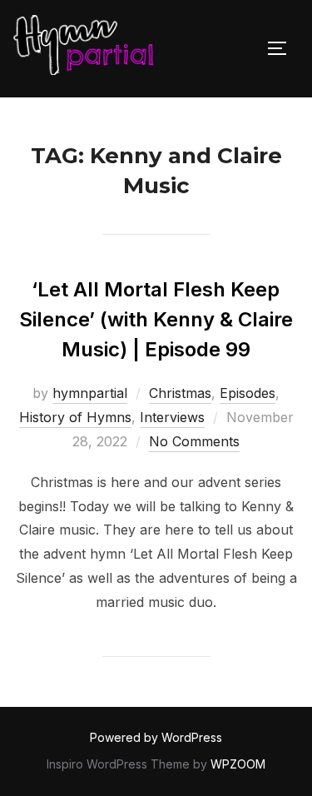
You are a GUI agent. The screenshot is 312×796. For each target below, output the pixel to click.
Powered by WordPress (156, 737)
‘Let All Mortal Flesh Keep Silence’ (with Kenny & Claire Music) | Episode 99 (156, 319)
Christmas (180, 393)
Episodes (247, 393)
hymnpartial (89, 393)
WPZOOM (237, 764)
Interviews (172, 417)
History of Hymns (75, 417)
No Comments (194, 441)
